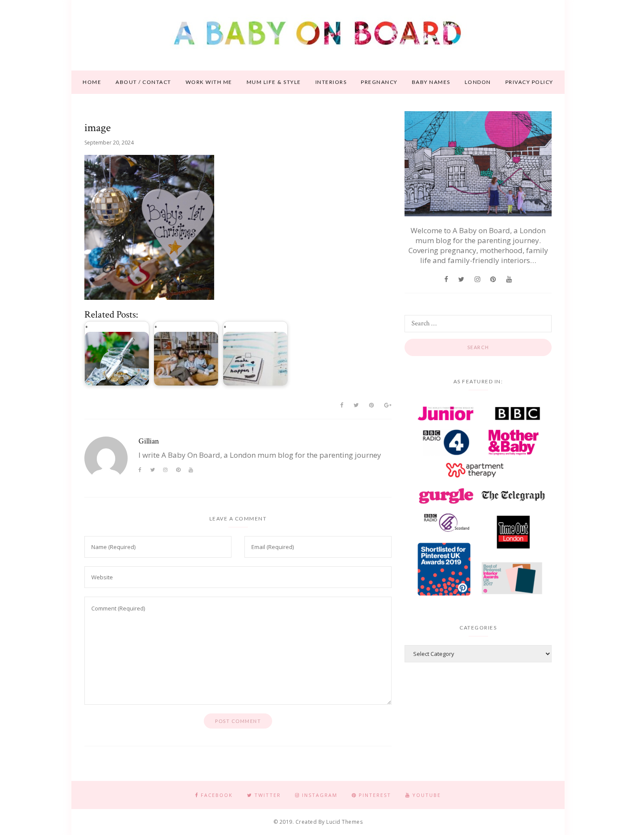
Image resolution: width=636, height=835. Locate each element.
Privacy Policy (529, 82)
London (478, 82)
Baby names (431, 82)
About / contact (143, 82)
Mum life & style (274, 82)
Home (92, 82)
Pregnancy (379, 82)
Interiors (331, 82)
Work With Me (209, 82)
